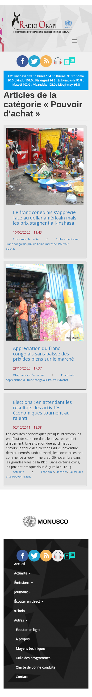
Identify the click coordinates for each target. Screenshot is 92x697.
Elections (61, 472)
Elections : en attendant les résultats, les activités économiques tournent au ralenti (42, 410)
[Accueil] (41, 22)
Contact (22, 676)
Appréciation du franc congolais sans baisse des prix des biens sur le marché (43, 353)
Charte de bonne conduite (35, 667)
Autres (19, 620)
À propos (23, 639)
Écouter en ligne (28, 629)
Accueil (19, 564)
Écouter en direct (27, 601)
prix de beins (35, 244)
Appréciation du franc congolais (26, 380)
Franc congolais (16, 244)
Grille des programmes (33, 658)
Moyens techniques (31, 648)
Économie (19, 239)
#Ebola (19, 611)
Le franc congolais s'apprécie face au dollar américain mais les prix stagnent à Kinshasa (44, 217)
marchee (51, 244)
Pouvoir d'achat (58, 380)
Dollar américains (67, 239)
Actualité (33, 239)
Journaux (21, 592)
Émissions (38, 375)
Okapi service (21, 375)
